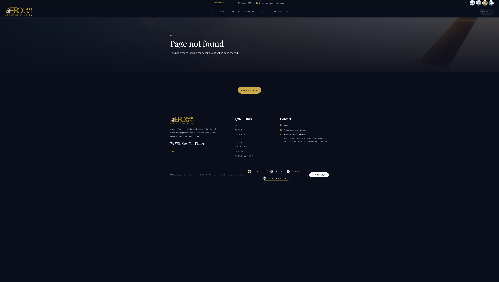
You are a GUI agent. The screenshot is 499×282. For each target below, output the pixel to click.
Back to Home (249, 90)
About (223, 12)
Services (235, 12)
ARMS (239, 142)
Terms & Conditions (235, 175)
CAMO (239, 139)
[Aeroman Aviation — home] (18, 11)
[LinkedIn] (173, 151)
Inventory (250, 12)
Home (213, 12)
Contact (264, 12)
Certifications (280, 12)
